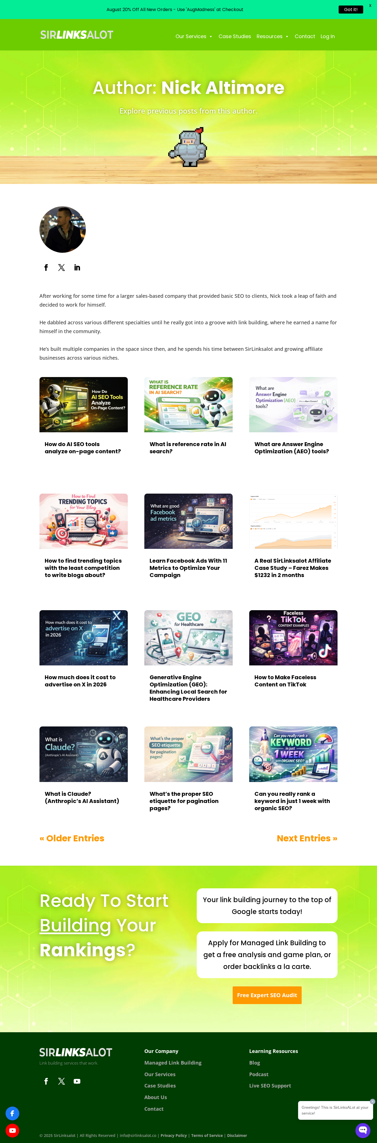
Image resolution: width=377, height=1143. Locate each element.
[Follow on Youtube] (77, 1081)
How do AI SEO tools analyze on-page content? (83, 447)
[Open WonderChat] (362, 1130)
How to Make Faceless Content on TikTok (285, 680)
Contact (305, 36)
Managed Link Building (172, 1062)
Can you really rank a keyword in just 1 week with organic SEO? (292, 801)
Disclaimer (237, 1135)
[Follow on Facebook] (46, 267)
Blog (254, 1062)
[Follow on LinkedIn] (77, 267)
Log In (328, 36)
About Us (155, 1097)
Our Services (191, 36)
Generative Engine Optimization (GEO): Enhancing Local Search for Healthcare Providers (188, 688)
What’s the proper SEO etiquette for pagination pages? (184, 801)
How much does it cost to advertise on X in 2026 (80, 680)
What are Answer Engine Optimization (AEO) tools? (291, 447)
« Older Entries (71, 838)
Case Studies (235, 36)
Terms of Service (207, 1135)
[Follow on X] (61, 267)
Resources (270, 36)
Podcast (259, 1074)
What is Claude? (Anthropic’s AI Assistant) (82, 797)
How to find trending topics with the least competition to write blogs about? (83, 568)
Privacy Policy (174, 1135)
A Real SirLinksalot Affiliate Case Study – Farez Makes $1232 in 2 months (292, 568)
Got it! (351, 9)
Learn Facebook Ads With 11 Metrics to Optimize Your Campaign (188, 568)
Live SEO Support (270, 1085)
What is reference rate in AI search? (188, 447)
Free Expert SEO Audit (267, 995)
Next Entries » (307, 838)
